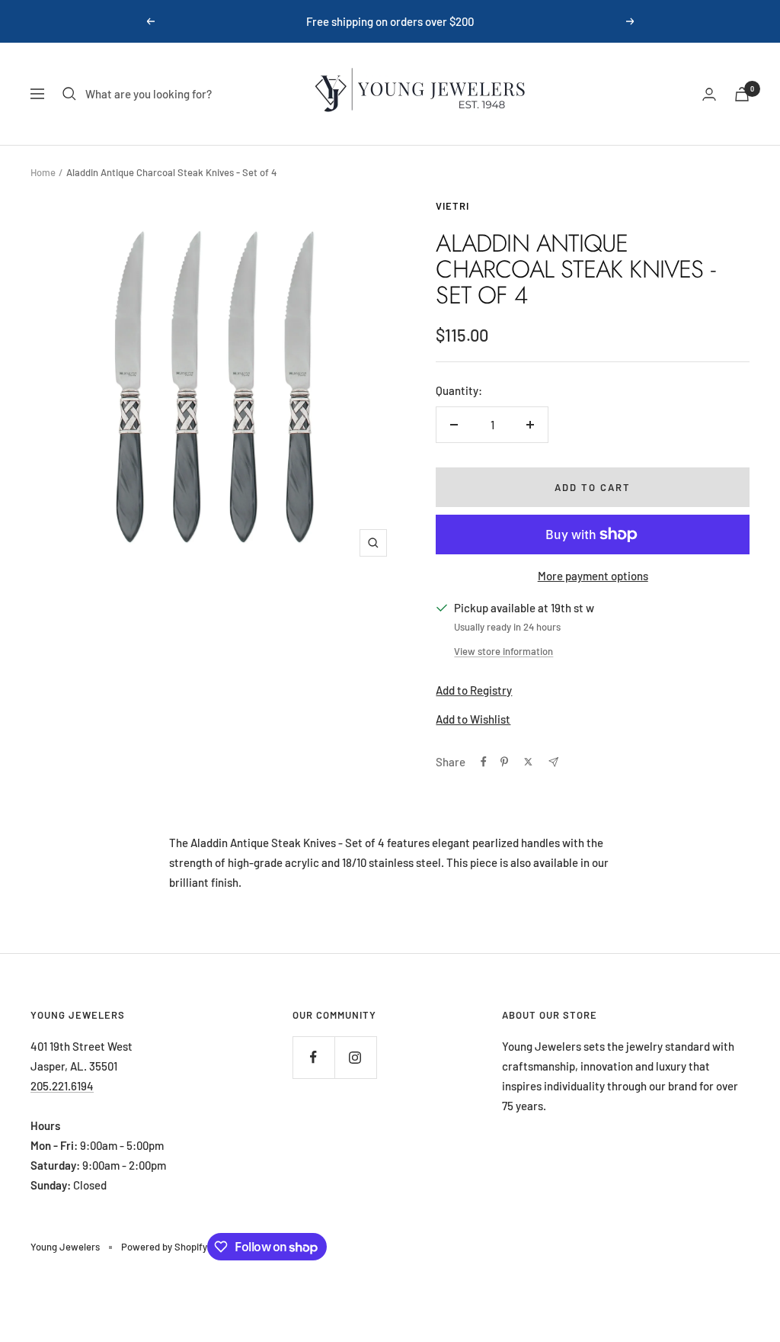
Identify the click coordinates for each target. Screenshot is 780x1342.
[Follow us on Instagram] (355, 1057)
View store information (503, 651)
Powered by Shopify (164, 1247)
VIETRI (452, 206)
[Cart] (742, 94)
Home (43, 172)
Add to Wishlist (473, 719)
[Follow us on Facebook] (313, 1057)
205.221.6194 (62, 1086)
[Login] (709, 94)
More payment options (593, 576)
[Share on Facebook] (484, 761)
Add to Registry (474, 690)
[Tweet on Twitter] (528, 761)
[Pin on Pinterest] (504, 761)
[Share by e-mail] (553, 762)
